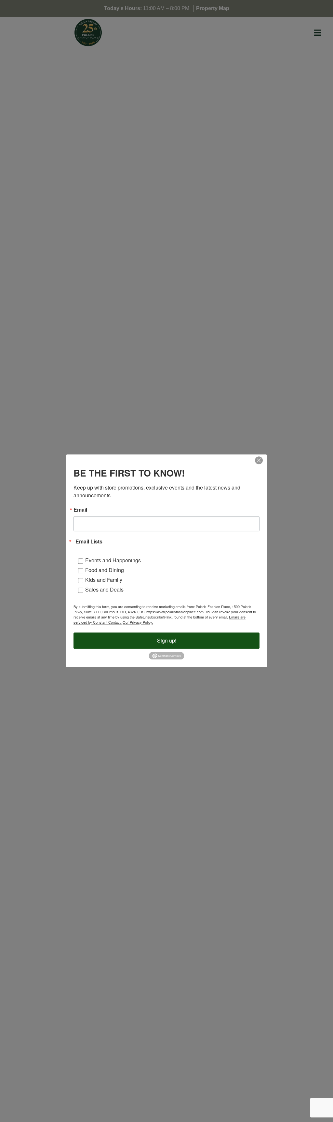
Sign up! (166, 640)
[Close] (258, 460)
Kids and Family (103, 579)
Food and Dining (104, 570)
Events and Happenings (113, 560)
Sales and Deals (104, 589)
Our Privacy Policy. (138, 622)
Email (80, 509)
